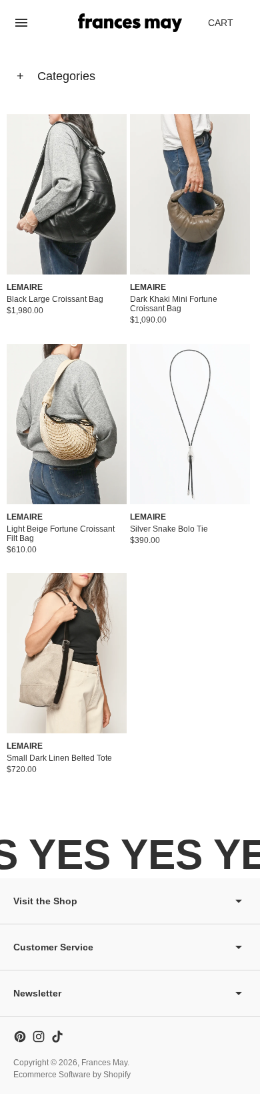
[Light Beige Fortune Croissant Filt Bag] (67, 424)
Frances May (104, 1062)
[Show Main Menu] (21, 22)
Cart (228, 26)
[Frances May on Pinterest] (20, 1036)
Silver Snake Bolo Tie (169, 529)
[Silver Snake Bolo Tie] (190, 424)
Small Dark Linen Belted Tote (59, 758)
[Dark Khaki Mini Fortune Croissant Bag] (190, 194)
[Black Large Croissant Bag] (67, 194)
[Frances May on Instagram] (38, 1036)
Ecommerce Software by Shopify (72, 1074)
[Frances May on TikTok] (57, 1036)
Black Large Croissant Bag (55, 299)
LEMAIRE (25, 287)
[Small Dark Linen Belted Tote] (67, 653)
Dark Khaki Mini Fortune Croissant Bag (173, 304)
